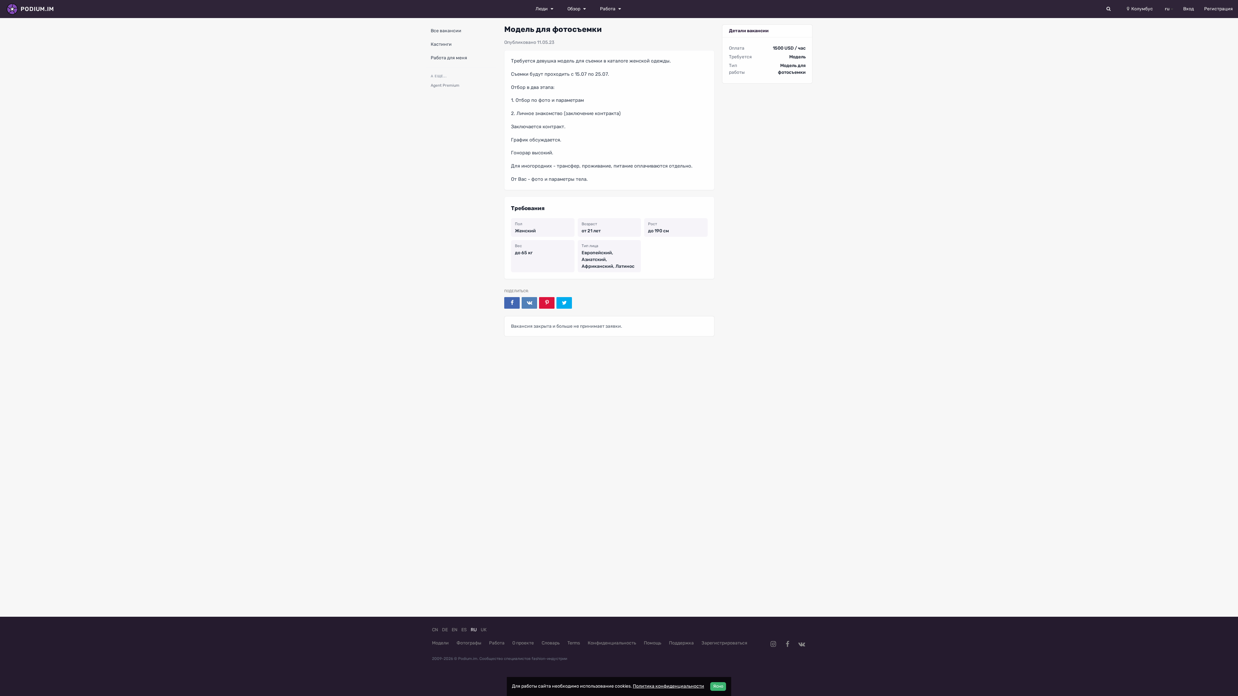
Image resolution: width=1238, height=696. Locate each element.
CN (435, 630)
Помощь (652, 643)
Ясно (718, 686)
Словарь (551, 643)
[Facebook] (512, 303)
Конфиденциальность (612, 643)
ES (464, 630)
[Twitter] (564, 303)
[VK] (529, 303)
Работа (497, 643)
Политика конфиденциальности (668, 686)
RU (474, 630)
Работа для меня (449, 58)
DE (445, 630)
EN (454, 630)
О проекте (523, 643)
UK (483, 630)
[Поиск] (1109, 9)
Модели (440, 643)
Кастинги (441, 44)
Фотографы (469, 643)
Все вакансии (446, 31)
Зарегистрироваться (724, 643)
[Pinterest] (547, 303)
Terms (573, 643)
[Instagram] (773, 644)
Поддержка (681, 643)
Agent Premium (445, 85)
